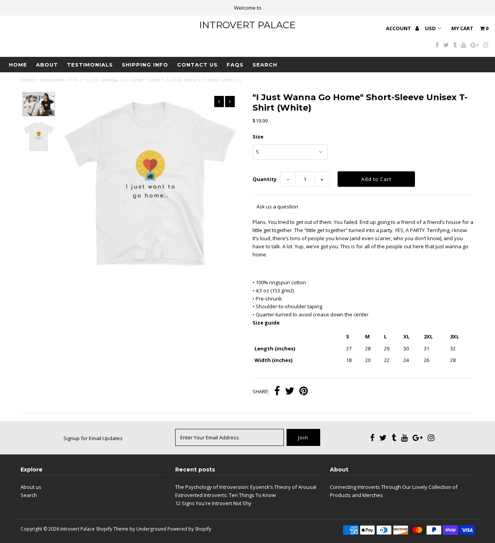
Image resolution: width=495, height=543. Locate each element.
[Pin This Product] (303, 392)
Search (265, 64)
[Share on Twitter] (289, 392)
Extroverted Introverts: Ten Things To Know (225, 495)
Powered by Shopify (189, 529)
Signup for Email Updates (93, 438)
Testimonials (90, 64)
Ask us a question (277, 206)
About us (30, 486)
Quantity (265, 179)
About (47, 64)
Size (258, 136)
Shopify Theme (112, 529)
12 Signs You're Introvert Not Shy (213, 503)
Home (18, 64)
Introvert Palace (247, 25)
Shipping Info (145, 64)
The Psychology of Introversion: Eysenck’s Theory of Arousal (245, 486)
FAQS (235, 64)
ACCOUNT (399, 28)
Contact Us (197, 64)
